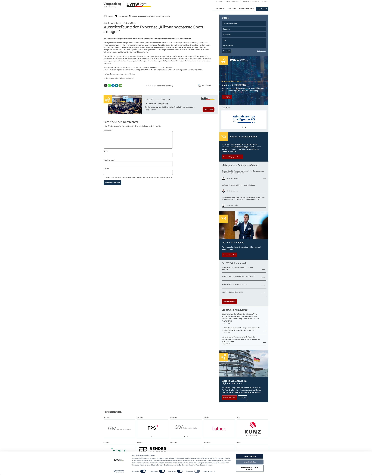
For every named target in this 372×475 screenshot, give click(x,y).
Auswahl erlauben (250, 462)
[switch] (162, 471)
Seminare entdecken (229, 255)
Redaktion (110, 16)
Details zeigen (208, 471)
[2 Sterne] (148, 86)
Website (106, 169)
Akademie (219, 1)
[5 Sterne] (155, 86)
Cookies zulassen (250, 456)
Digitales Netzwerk (232, 1)
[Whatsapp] (109, 85)
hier (133, 74)
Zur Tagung (226, 97)
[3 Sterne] (151, 86)
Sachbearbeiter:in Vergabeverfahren (235, 284)
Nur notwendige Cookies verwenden (249, 468)
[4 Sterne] (153, 86)
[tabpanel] (244, 120)
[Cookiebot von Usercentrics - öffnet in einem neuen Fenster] (118, 471)
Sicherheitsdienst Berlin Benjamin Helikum (236, 314)
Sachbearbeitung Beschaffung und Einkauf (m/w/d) (237, 268)
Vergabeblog (112, 4)
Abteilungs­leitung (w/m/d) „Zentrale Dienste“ (238, 276)
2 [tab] (245, 127)
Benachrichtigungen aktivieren (232, 157)
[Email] (120, 85)
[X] (105, 85)
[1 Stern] (146, 86)
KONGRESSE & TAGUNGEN (250, 1)
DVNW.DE (265, 1)
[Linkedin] (113, 85)
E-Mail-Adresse (109, 160)
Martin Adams (226, 337)
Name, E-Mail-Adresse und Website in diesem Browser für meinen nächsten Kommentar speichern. (139, 177)
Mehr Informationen (229, 398)
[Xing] (116, 85)
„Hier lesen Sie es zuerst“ (110, 7)
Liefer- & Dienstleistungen (112, 23)
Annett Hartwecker (232, 178)
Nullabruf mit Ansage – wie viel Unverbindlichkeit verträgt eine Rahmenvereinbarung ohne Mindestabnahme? (243, 198)
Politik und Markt (129, 23)
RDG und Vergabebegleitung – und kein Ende (238, 185)
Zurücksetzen (261, 51)
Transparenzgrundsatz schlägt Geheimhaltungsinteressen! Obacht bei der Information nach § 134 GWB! (241, 339)
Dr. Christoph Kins (232, 191)
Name (106, 151)
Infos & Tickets (208, 109)
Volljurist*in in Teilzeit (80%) (232, 292)
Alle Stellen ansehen (229, 301)
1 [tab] (242, 127)
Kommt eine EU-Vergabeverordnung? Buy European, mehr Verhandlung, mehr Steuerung (243, 172)
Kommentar (108, 130)
